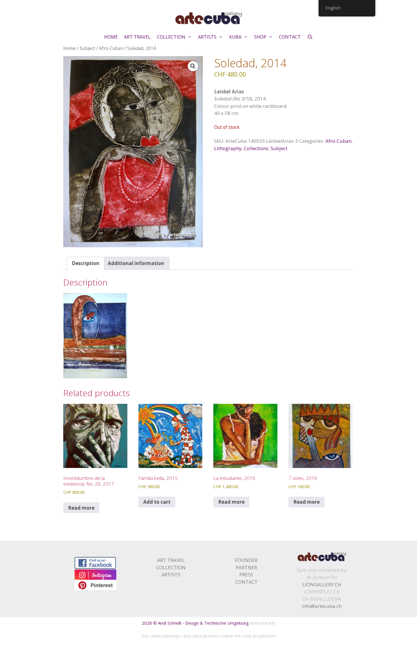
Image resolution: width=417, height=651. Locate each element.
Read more (81, 508)
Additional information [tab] (136, 263)
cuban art (231, 636)
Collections (256, 148)
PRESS (246, 574)
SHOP (260, 37)
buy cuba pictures (201, 636)
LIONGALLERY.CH (321, 584)
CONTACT (290, 37)
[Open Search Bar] (310, 37)
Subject (87, 48)
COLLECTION (171, 37)
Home (69, 48)
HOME (111, 37)
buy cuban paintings (161, 636)
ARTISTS (207, 37)
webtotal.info (262, 623)
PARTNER (246, 567)
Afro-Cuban (111, 48)
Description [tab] (85, 263)
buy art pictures (260, 636)
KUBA (235, 37)
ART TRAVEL (137, 37)
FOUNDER (246, 560)
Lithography (228, 148)
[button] (193, 66)
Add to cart (156, 502)
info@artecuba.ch (322, 606)
